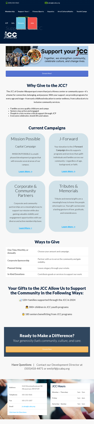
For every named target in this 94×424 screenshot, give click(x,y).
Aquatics (50, 11)
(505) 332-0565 (13, 3)
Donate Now (47, 349)
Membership (10, 11)
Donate (21, 23)
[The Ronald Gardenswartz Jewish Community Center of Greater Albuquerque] (10, 34)
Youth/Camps (82, 11)
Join (32, 23)
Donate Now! (47, 73)
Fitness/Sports (38, 11)
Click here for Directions (17, 412)
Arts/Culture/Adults (65, 11)
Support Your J (23, 11)
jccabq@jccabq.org (53, 3)
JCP (6, 23)
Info (12, 23)
